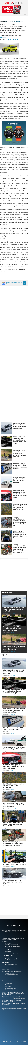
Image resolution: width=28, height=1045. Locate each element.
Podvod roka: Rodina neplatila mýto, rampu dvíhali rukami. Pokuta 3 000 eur (20, 534)
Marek (12, 751)
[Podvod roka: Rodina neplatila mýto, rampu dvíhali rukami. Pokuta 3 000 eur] (6, 541)
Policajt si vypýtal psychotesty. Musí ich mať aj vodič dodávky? (19, 479)
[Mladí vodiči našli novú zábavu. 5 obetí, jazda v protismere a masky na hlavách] (6, 460)
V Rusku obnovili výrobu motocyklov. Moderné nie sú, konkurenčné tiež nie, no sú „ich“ (19, 549)
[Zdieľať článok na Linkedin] (13, 40)
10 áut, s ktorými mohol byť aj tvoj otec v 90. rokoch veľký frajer (13, 881)
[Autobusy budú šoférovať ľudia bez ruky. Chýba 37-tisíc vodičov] (14, 861)
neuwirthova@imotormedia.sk (11, 974)
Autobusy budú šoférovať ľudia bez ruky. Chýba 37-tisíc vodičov (14, 863)
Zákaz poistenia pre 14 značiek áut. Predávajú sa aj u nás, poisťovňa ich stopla (19, 440)
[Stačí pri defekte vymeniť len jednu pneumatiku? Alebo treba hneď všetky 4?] (6, 527)
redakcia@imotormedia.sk (19, 953)
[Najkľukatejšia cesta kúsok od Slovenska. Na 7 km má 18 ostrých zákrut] (6, 514)
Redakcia (3, 37)
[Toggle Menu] (25, 13)
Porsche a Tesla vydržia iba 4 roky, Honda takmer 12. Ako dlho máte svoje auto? (20, 494)
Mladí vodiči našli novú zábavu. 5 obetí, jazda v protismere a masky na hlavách (19, 454)
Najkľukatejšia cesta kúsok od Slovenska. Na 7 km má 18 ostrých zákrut (20, 506)
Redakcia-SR (13, 808)
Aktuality (5, 18)
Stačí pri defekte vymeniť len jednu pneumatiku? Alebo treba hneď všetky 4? (19, 522)
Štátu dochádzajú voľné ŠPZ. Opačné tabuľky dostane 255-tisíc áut (20, 466)
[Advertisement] (14, 357)
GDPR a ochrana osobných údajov (10, 977)
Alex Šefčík (13, 632)
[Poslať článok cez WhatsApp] (15, 40)
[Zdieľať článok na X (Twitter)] (11, 40)
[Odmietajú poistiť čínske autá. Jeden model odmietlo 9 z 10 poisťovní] (6, 433)
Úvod (1, 18)
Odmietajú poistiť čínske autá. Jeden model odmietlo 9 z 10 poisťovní (19, 426)
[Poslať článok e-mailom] (17, 40)
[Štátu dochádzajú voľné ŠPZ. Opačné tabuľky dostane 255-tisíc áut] (6, 473)
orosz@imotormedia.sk (15, 946)
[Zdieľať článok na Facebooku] (8, 40)
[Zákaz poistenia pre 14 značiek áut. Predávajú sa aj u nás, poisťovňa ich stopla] (6, 446)
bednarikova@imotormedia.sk (11, 944)
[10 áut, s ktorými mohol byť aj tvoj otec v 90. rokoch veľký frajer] (14, 879)
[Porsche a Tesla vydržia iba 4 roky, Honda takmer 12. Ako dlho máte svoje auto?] (6, 500)
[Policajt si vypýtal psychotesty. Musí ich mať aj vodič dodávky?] (6, 487)
